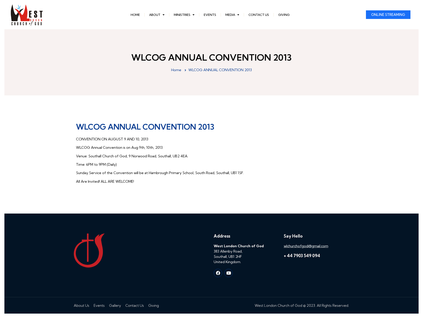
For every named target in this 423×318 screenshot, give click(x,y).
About (154, 15)
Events (210, 15)
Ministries (182, 15)
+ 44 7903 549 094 (302, 255)
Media (230, 15)
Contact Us (259, 15)
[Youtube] (228, 273)
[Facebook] (218, 273)
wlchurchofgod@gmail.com (306, 246)
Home (135, 15)
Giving (284, 15)
